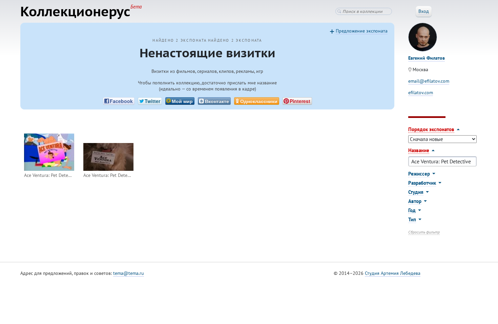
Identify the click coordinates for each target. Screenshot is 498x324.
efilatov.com (420, 92)
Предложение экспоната (362, 31)
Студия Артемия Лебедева (392, 273)
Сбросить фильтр (424, 232)
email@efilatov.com (428, 81)
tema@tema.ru (128, 273)
